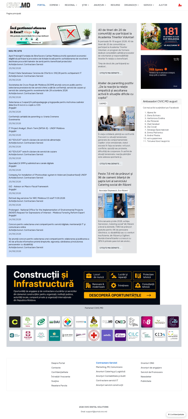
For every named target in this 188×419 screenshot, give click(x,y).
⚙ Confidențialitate (176, 414)
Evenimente (14, 119)
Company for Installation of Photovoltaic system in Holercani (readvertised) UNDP (48, 175)
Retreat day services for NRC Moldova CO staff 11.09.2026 (37, 198)
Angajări (12, 108)
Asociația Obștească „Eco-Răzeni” (113, 190)
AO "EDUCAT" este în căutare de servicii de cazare (33, 151)
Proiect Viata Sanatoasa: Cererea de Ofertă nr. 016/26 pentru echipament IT (45, 73)
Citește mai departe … (110, 73)
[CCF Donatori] (161, 36)
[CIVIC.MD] (18, 5)
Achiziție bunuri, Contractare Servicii (26, 64)
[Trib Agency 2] (161, 71)
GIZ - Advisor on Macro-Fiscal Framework (28, 186)
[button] (55, 5)
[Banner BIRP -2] (49, 34)
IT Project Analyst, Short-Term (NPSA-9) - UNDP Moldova (36, 128)
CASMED (102, 103)
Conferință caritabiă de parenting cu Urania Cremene (34, 116)
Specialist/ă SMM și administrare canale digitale (31, 163)
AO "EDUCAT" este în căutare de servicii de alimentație (34, 140)
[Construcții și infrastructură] (83, 284)
